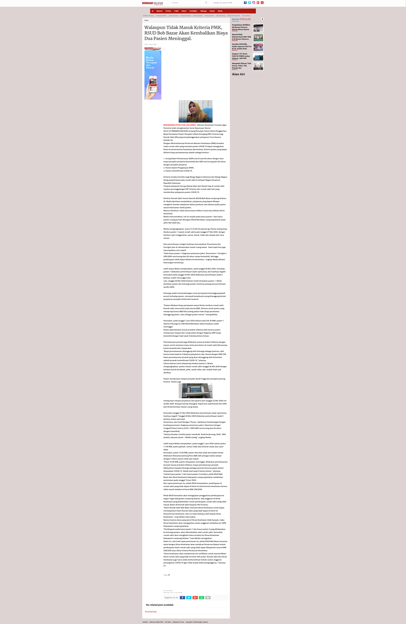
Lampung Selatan (161, 15)
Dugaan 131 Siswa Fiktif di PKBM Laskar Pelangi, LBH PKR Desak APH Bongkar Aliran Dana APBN (241, 58)
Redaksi (145, 622)
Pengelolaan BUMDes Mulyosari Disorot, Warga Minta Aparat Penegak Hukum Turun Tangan (242, 29)
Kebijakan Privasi (178, 622)
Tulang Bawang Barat (233, 15)
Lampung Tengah (185, 15)
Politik (176, 11)
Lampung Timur (173, 15)
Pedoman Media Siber (156, 622)
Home (146, 20)
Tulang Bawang (220, 15)
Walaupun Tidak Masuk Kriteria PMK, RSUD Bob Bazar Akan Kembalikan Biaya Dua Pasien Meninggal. (186, 33)
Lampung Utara (209, 15)
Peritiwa (168, 11)
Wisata (220, 11)
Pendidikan (193, 11)
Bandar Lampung (148, 15)
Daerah (212, 11)
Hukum (184, 11)
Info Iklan (168, 622)
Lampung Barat (197, 15)
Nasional (159, 11)
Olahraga (203, 11)
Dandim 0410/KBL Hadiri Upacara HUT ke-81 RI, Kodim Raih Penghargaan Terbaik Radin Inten (242, 48)
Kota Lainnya (246, 15)
